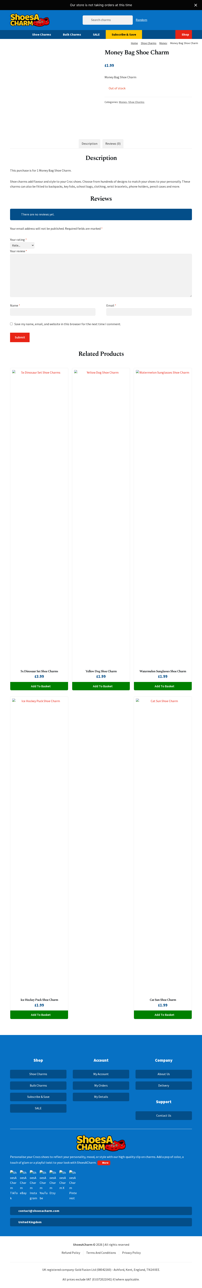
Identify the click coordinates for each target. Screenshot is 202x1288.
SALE (96, 34)
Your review (18, 251)
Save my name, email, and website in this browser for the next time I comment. (67, 324)
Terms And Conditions (101, 1253)
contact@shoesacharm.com (38, 1211)
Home (134, 43)
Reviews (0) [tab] (113, 143)
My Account (101, 1074)
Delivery (163, 1085)
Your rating (18, 240)
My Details (101, 1097)
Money (163, 43)
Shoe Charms (41, 34)
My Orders (101, 1085)
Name (15, 305)
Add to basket (41, 686)
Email (111, 305)
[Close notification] (195, 5)
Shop (185, 34)
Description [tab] (89, 143)
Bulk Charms (72, 34)
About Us (164, 1074)
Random (141, 20)
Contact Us (163, 1115)
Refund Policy (71, 1253)
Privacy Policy (131, 1253)
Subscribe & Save (124, 34)
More (105, 1162)
